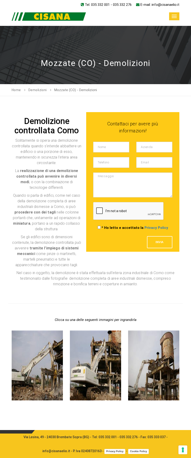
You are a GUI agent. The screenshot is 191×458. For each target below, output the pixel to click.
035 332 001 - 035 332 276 (118, 437)
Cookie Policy (138, 451)
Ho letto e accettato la (135, 228)
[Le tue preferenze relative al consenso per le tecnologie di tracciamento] (182, 449)
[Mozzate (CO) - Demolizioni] (37, 330)
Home (16, 90)
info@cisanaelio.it (165, 5)
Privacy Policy (156, 228)
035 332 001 (100, 5)
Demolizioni (37, 90)
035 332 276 (122, 5)
